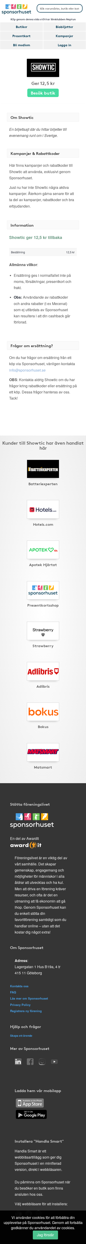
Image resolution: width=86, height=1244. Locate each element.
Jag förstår (45, 1234)
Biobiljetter (64, 26)
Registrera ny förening (26, 1011)
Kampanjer (64, 35)
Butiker (21, 26)
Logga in (64, 45)
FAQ (13, 992)
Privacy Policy (20, 1005)
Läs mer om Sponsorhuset (29, 998)
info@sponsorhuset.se (27, 370)
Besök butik (43, 93)
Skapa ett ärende (21, 1036)
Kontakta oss (19, 986)
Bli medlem (21, 45)
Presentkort (21, 35)
